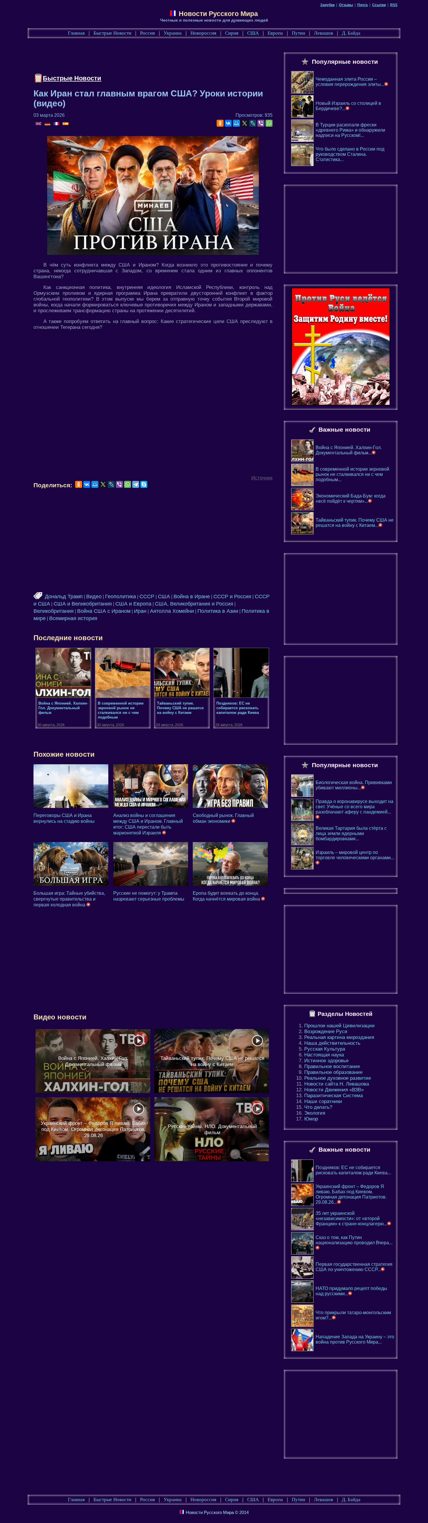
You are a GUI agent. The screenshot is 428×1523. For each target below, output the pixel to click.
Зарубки (327, 5)
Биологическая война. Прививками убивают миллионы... (354, 785)
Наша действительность (332, 1043)
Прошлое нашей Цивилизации (339, 1025)
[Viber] (260, 123)
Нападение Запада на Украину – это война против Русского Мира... (355, 1339)
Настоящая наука (324, 1055)
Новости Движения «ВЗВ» (334, 1090)
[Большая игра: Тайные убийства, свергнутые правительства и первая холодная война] (70, 864)
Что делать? (318, 1107)
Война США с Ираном (103, 611)
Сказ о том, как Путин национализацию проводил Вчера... (354, 1240)
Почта (362, 5)
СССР (146, 596)
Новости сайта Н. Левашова (336, 1084)
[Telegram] (135, 484)
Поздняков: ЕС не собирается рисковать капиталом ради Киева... (353, 1170)
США (253, 33)
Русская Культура (324, 1049)
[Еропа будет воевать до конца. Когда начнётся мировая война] (230, 864)
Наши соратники (323, 1101)
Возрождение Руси (325, 1031)
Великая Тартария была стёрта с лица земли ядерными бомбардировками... (351, 833)
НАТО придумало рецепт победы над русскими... (351, 1291)
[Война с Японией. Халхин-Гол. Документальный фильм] (93, 1061)
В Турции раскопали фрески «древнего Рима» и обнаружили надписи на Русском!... (350, 130)
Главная (76, 33)
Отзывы (346, 5)
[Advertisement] (139, 57)
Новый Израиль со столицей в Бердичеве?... (348, 106)
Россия (147, 33)
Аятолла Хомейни (172, 611)
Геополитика (120, 596)
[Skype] (143, 484)
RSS (393, 5)
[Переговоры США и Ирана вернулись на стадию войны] (70, 786)
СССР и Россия (232, 596)
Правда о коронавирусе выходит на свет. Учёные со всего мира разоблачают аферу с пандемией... (354, 806)
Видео (94, 596)
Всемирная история (73, 618)
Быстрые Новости (112, 33)
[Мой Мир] (236, 123)
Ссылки (379, 5)
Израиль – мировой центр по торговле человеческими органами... (355, 855)
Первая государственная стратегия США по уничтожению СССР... (354, 1267)
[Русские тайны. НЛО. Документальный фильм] (211, 1129)
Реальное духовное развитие (337, 1078)
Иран (140, 611)
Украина (173, 33)
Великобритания (53, 611)
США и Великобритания (83, 604)
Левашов (323, 33)
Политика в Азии (217, 611)
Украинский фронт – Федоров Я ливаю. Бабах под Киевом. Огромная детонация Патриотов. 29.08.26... (351, 1194)
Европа (275, 33)
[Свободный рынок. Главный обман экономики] (230, 786)
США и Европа (133, 604)
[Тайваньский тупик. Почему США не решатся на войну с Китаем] (211, 1061)
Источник (262, 478)
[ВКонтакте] (228, 123)
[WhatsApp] (269, 123)
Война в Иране (192, 596)
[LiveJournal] (252, 123)
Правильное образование (333, 1072)
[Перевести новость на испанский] (65, 124)
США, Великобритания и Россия (194, 604)
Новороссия (203, 33)
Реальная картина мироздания (339, 1037)
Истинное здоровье (326, 1060)
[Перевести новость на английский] (38, 124)
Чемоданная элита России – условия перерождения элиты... (350, 82)
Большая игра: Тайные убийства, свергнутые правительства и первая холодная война (69, 899)
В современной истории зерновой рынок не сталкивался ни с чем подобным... (352, 474)
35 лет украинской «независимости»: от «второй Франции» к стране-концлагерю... (351, 1218)
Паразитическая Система (333, 1095)
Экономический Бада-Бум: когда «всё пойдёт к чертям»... (350, 498)
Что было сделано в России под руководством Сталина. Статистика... (350, 154)
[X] (244, 123)
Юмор (311, 1119)
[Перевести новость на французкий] (56, 124)
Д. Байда (351, 33)
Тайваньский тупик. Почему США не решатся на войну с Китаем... (355, 523)
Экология (314, 1113)
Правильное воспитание (332, 1066)
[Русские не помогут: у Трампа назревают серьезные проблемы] (150, 864)
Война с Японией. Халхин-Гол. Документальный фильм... (349, 450)
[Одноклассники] (220, 123)
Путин (298, 33)
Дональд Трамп (64, 596)
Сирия (231, 33)
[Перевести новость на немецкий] (47, 124)
